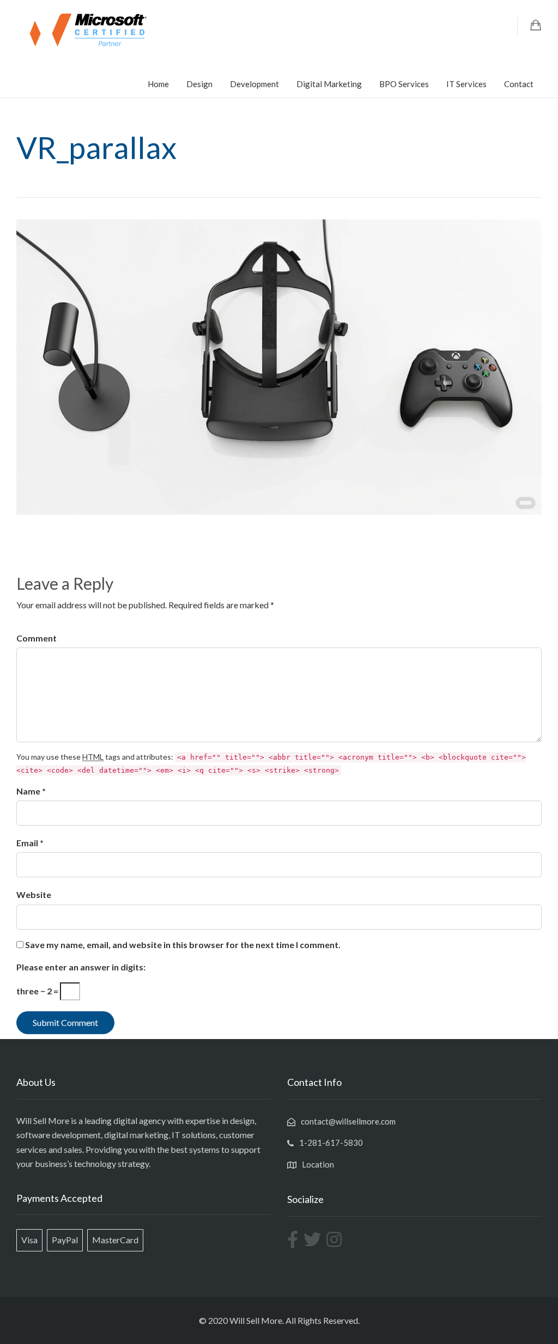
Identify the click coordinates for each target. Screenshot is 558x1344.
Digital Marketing (329, 84)
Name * (31, 791)
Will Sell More (255, 1320)
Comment (36, 638)
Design (199, 84)
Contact (518, 84)
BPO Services (404, 84)
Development (254, 84)
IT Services (466, 84)
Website (33, 894)
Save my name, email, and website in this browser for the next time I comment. (183, 944)
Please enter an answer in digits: (80, 967)
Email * (30, 843)
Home (158, 84)
